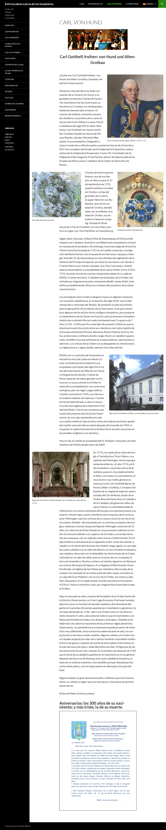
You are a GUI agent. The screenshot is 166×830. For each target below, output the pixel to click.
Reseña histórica (13, 116)
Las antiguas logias (14, 64)
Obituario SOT (11, 85)
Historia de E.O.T (95, 4)
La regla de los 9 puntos (12, 45)
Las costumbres (12, 52)
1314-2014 (9, 98)
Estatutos (9, 25)
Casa (82, 4)
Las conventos (12, 37)
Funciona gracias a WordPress (17, 826)
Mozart (8, 91)
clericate (9, 79)
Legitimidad (10, 110)
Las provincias (12, 31)
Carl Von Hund (114, 4)
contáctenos (132, 4)
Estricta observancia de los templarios (29, 4)
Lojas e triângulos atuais (14, 71)
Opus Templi (10, 58)
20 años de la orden (14, 104)
